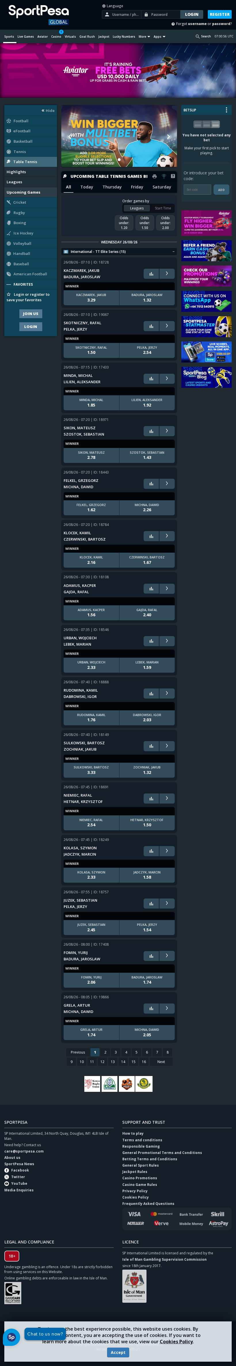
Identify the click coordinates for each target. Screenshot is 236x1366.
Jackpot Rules (134, 1171)
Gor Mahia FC (109, 1084)
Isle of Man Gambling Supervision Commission (164, 1259)
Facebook (20, 1170)
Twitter (18, 1176)
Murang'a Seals (126, 1084)
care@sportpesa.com (24, 1151)
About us (12, 1157)
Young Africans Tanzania (144, 1084)
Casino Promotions (139, 1178)
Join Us (30, 313)
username (197, 23)
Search (206, 36)
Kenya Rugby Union (92, 1084)
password (221, 23)
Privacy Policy (135, 1190)
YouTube (19, 1183)
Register (220, 14)
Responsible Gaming (141, 1146)
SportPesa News (19, 1163)
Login (30, 326)
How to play (133, 1133)
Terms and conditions (142, 1140)
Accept (118, 1352)
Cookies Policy (176, 1341)
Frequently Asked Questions (148, 1203)
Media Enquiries (19, 1190)
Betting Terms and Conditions (149, 1159)
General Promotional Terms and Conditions (162, 1152)
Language (114, 5)
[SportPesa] (42, 15)
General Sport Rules (140, 1165)
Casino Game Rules (139, 1184)
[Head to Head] (151, 273)
